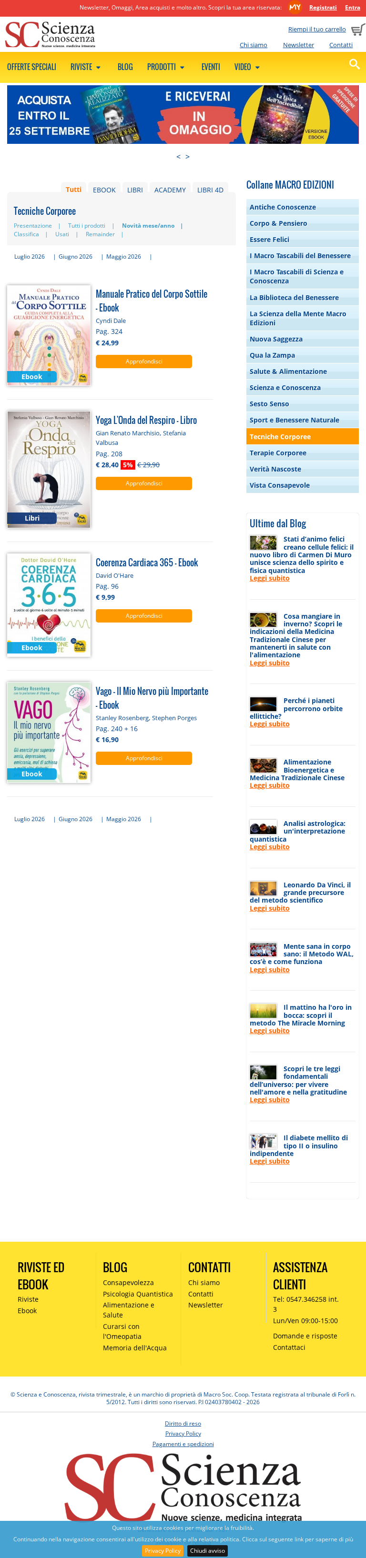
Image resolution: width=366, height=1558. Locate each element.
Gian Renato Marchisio (128, 433)
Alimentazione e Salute (128, 1309)
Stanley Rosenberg (122, 718)
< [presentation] (178, 156)
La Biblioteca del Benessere (294, 297)
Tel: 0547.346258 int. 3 (306, 1304)
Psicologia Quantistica (138, 1293)
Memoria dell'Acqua (135, 1347)
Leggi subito (270, 578)
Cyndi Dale (111, 320)
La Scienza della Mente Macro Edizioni (298, 318)
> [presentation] (187, 156)
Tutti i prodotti (86, 225)
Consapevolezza (128, 1282)
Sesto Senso (269, 403)
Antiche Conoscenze (283, 206)
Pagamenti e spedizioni (183, 1444)
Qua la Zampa (272, 355)
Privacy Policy (163, 1551)
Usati (62, 234)
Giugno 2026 (75, 256)
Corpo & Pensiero (278, 223)
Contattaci (289, 1347)
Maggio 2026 (123, 256)
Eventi (211, 66)
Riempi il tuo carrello (317, 29)
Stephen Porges (174, 718)
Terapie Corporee (278, 452)
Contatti (341, 44)
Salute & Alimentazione (288, 371)
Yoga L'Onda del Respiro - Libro (146, 419)
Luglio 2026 (29, 256)
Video (243, 66)
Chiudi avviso (207, 1551)
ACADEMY (170, 189)
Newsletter (298, 44)
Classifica (26, 234)
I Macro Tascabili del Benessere (300, 255)
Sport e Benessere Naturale (294, 419)
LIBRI (135, 189)
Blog (125, 66)
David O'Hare (114, 575)
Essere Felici (269, 239)
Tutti (73, 189)
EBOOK (104, 189)
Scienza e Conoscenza (285, 387)
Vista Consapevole (280, 485)
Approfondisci (144, 361)
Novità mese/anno (148, 225)
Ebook (27, 1310)
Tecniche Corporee (280, 436)
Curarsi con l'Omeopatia (122, 1331)
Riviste (82, 66)
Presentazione (33, 225)
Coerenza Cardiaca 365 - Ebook (147, 562)
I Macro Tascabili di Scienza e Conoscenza (297, 276)
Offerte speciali (31, 66)
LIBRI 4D (210, 189)
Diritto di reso (183, 1423)
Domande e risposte (305, 1335)
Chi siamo (253, 44)
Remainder (100, 234)
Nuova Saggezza (276, 338)
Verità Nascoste (275, 468)
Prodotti (162, 66)
